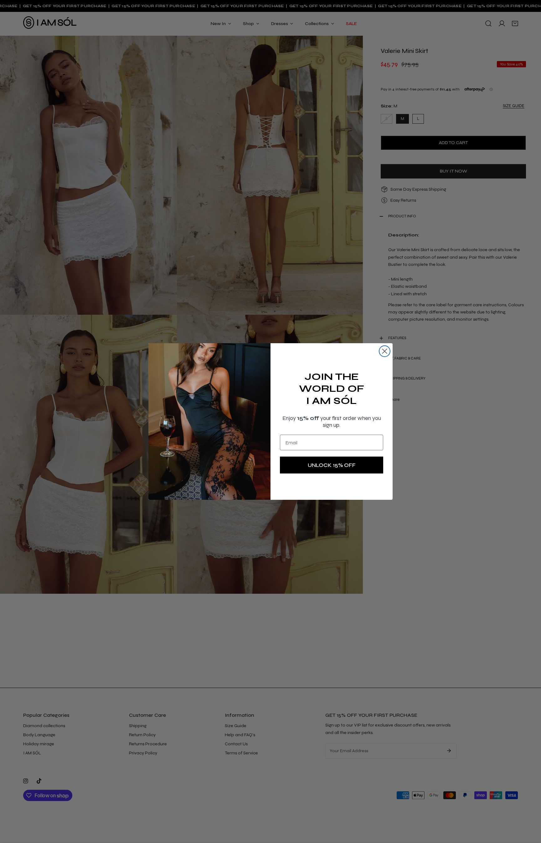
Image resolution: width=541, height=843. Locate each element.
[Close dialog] (384, 351)
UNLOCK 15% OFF (332, 465)
